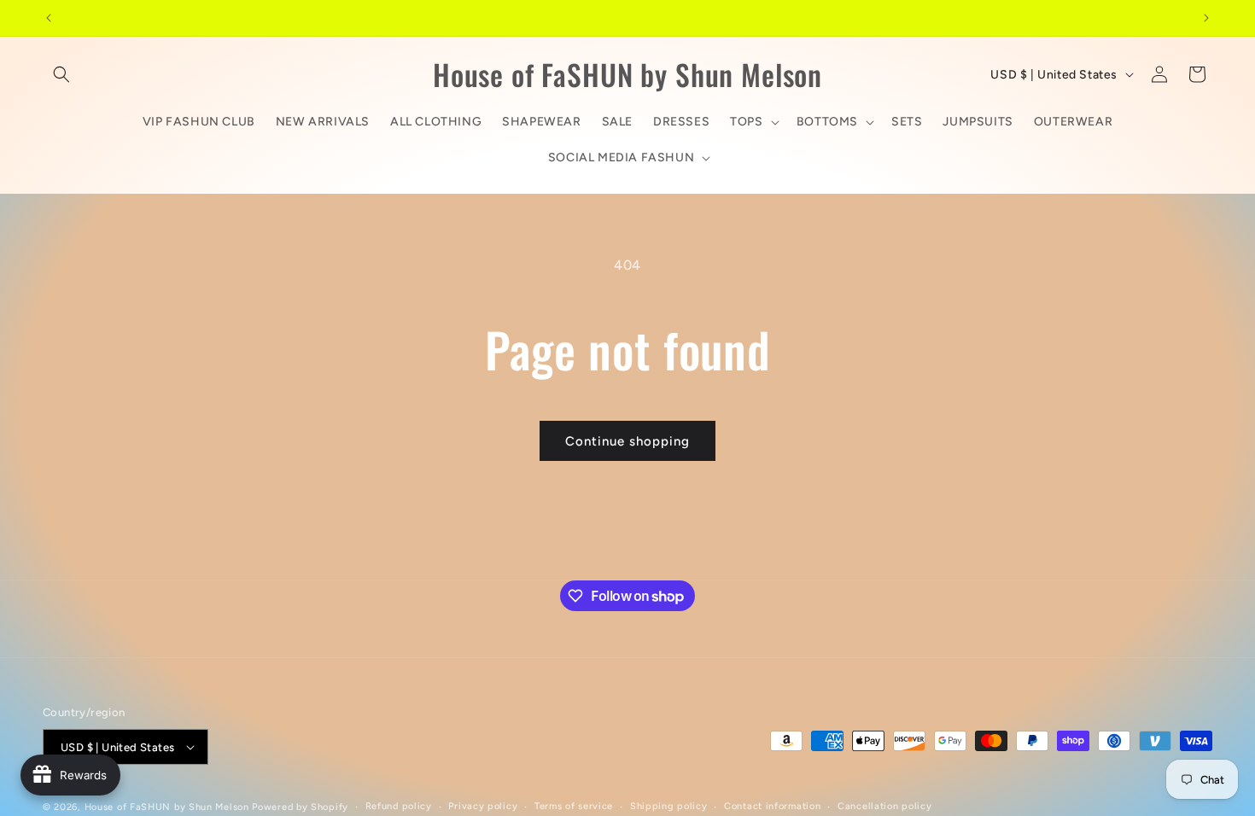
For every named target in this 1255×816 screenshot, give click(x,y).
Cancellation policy (884, 806)
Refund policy (398, 806)
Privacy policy (482, 806)
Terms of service (573, 806)
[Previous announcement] (48, 18)
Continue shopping (627, 441)
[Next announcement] (1206, 18)
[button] (61, 74)
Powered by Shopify (300, 807)
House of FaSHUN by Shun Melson (167, 807)
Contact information (772, 806)
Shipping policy (669, 806)
